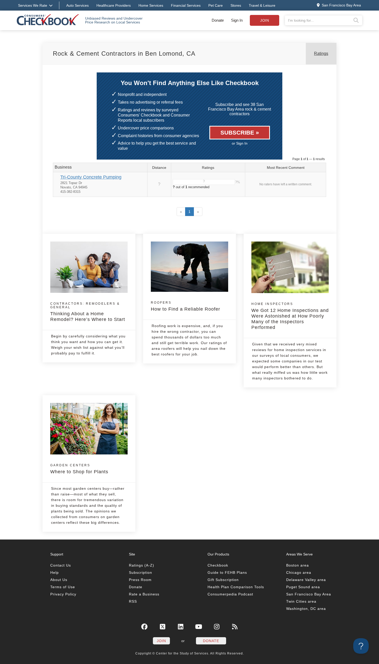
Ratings (321, 53)
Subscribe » (239, 132)
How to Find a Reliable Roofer (185, 306)
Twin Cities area (301, 601)
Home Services (150, 5)
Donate (218, 20)
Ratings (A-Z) (141, 565)
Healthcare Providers (113, 5)
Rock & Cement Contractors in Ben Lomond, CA (124, 53)
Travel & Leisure (262, 5)
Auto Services (77, 5)
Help (54, 572)
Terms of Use (62, 587)
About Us (58, 580)
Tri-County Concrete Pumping (90, 177)
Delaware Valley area (306, 580)
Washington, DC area (306, 609)
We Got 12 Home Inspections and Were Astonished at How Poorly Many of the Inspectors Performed (290, 316)
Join (264, 20)
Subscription (140, 572)
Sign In (237, 20)
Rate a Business (144, 594)
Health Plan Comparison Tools (236, 587)
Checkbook (218, 565)
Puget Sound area (303, 587)
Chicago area (298, 572)
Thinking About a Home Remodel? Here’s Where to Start (87, 312)
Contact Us (60, 565)
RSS (133, 601)
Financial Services (186, 5)
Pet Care (215, 5)
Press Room (140, 580)
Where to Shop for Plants (79, 468)
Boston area (297, 565)
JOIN (161, 641)
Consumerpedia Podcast (230, 594)
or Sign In (240, 143)
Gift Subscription (223, 580)
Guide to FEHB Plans (227, 572)
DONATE (211, 641)
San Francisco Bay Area (308, 594)
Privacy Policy (63, 594)
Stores (235, 5)
